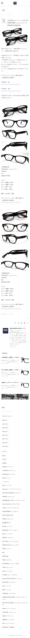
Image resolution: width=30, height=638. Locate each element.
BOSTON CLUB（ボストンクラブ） (11, 545)
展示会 (4, 455)
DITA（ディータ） (6, 586)
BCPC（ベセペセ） (7, 589)
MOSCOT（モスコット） (8, 537)
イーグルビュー (6, 481)
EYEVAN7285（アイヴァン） (9, 474)
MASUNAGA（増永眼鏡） (8, 627)
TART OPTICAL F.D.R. (7, 515)
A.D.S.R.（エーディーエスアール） (10, 507)
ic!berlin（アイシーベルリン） (9, 608)
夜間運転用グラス (6, 522)
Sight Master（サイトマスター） (10, 530)
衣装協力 (4, 463)
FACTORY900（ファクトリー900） (11, 563)
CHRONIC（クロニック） (8, 496)
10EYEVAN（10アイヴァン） (9, 470)
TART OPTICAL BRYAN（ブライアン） (11, 493)
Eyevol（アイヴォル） (7, 571)
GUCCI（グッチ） (6, 478)
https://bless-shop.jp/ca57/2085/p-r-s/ (11, 91)
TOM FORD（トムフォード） (9, 612)
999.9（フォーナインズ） (8, 623)
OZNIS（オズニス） (7, 560)
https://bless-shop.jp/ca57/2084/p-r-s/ (11, 84)
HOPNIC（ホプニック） (8, 519)
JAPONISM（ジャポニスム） (9, 593)
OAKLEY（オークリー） (8, 616)
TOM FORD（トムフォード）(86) (7, 314)
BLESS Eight (5, 556)
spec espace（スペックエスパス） (10, 541)
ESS (3, 552)
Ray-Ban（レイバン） (7, 526)
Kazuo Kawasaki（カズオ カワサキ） (11, 504)
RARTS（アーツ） (6, 548)
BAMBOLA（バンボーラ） (8, 619)
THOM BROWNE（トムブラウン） (10, 511)
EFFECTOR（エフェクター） (9, 582)
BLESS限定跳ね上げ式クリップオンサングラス (13, 500)
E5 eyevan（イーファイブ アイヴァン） (12, 489)
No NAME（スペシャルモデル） (10, 575)
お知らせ (4, 459)
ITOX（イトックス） (7, 485)
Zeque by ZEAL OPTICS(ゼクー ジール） (12, 578)
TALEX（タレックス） (7, 567)
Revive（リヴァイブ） (7, 534)
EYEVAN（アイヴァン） (8, 466)
